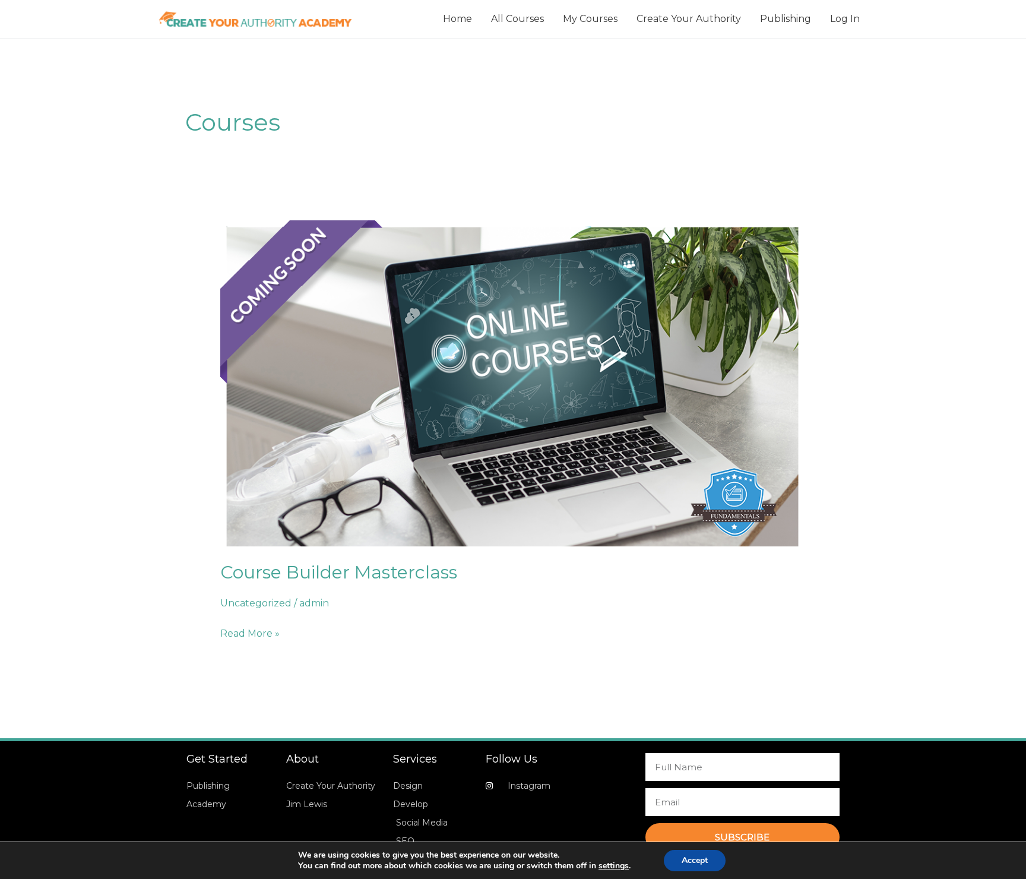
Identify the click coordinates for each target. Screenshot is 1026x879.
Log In (845, 18)
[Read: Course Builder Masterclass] (513, 382)
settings (613, 866)
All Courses (517, 18)
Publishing (785, 18)
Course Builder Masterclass (338, 572)
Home (457, 18)
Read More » (250, 632)
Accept (695, 860)
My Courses (590, 18)
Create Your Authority (688, 18)
